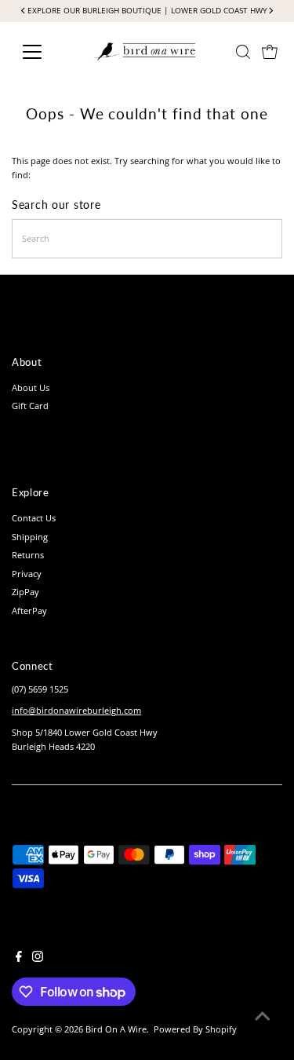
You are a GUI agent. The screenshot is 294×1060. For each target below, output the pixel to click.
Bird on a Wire (116, 1029)
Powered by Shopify (195, 1029)
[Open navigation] (44, 51)
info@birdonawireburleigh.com (76, 710)
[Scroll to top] (262, 1017)
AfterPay (29, 610)
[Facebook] (19, 959)
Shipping (30, 537)
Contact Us (34, 518)
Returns (28, 555)
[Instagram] (37, 959)
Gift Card (30, 405)
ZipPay (25, 592)
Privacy (27, 573)
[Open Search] (243, 52)
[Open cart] (270, 52)
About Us (30, 387)
